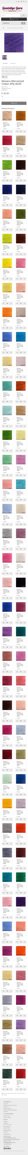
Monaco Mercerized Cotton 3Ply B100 (20, 591)
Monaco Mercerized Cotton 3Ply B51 (6, 247)
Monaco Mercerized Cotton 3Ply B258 (6, 1033)
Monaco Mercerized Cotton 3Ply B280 (20, 861)
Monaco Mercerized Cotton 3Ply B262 (20, 468)
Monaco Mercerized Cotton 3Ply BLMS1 (20, 812)
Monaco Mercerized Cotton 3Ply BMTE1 (20, 321)
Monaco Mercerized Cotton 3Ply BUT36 (6, 468)
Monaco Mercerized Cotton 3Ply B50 (6, 173)
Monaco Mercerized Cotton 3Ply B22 (20, 837)
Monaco (6, 86)
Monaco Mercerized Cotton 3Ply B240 (20, 787)
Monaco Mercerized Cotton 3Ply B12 (20, 444)
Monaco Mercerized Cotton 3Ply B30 (6, 591)
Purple (5, 1094)
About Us (6, 1107)
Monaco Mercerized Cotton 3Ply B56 (6, 787)
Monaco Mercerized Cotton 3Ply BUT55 (20, 910)
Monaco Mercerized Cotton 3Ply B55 (20, 886)
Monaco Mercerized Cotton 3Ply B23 (6, 222)
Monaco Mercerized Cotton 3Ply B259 (6, 370)
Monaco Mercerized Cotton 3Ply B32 (6, 566)
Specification (13, 63)
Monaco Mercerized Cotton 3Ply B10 (20, 517)
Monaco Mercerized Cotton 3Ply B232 (20, 714)
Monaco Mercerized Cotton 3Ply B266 (6, 861)
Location (6, 1103)
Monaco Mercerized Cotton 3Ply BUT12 (20, 296)
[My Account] (19, 1)
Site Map (6, 1111)
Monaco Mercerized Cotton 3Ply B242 (6, 419)
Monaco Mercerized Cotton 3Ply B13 (6, 812)
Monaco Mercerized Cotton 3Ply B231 (6, 689)
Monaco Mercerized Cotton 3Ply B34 (6, 738)
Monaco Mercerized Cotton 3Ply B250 (6, 665)
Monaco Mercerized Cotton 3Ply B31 (20, 272)
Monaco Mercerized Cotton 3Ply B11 (6, 984)
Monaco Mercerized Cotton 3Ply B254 (20, 984)
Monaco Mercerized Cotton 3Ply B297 (6, 124)
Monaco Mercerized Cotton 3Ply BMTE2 (20, 370)
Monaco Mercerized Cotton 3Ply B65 (20, 247)
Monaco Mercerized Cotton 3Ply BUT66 (6, 615)
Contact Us (6, 1115)
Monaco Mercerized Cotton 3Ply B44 (20, 198)
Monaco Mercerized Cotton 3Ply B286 (20, 763)
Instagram (10, 1148)
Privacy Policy (7, 1108)
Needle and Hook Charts (10, 1105)
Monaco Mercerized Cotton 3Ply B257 (6, 1058)
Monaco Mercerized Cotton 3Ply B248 (6, 1082)
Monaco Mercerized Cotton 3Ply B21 (20, 1082)
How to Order (7, 1117)
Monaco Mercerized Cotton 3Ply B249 (6, 394)
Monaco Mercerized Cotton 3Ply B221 (20, 542)
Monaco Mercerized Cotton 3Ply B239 (6, 149)
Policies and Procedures (10, 1110)
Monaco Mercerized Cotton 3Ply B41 (6, 935)
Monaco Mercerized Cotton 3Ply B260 (20, 935)
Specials (6, 1123)
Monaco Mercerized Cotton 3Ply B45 (6, 517)
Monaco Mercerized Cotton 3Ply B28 (6, 763)
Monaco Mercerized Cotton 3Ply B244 (20, 1008)
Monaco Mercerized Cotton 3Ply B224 (20, 1058)
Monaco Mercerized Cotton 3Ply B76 (20, 124)
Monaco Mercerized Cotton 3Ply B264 (6, 1008)
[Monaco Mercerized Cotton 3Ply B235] (14, 43)
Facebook (4, 1148)
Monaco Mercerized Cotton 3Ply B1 (20, 566)
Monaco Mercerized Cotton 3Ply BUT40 (20, 222)
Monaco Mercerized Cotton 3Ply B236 (20, 394)
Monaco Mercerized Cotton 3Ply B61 (20, 419)
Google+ (8, 1148)
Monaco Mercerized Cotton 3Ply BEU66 (20, 173)
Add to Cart (14, 103)
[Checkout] (25, 1)
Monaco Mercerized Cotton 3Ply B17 (6, 321)
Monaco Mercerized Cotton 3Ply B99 (6, 837)
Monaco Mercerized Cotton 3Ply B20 (6, 272)
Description (5, 63)
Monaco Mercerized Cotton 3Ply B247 (6, 542)
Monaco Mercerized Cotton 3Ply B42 (6, 345)
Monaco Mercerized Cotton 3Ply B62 (20, 149)
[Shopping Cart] (23, 1)
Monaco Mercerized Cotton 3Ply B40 (20, 738)
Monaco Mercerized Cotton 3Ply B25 (20, 959)
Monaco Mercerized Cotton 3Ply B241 (20, 665)
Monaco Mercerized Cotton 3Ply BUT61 (20, 493)
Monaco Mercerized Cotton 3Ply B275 (20, 615)
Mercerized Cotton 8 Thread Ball (15, 1093)
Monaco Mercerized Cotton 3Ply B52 (6, 444)
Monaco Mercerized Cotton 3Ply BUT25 (6, 296)
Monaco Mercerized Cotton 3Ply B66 (6, 714)
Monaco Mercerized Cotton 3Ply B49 (20, 345)
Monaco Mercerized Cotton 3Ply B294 (6, 959)
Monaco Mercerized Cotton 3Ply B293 (6, 886)
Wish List (6, 1132)
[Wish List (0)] (21, 1)
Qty (2, 96)
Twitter (6, 1148)
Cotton (23, 1093)
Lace (3, 1094)
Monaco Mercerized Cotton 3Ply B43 (6, 198)
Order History (7, 1130)
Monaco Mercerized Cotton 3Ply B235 (15, 28)
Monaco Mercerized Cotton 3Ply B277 (20, 640)
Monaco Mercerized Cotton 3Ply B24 (6, 640)
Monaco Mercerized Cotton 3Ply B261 (6, 493)
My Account (7, 1129)
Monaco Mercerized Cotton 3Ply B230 (6, 910)
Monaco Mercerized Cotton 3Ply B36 (20, 689)
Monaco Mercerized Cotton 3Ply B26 (20, 1033)
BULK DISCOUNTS (8, 1124)
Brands (5, 1121)
